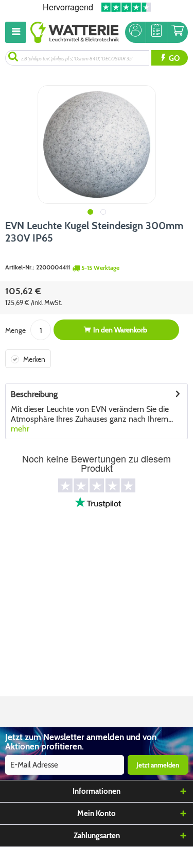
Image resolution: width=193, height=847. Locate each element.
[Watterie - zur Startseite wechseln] (74, 32)
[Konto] (135, 32)
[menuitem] (17, 32)
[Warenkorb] (177, 32)
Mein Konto (96, 813)
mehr (20, 429)
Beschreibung (34, 394)
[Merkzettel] (156, 32)
